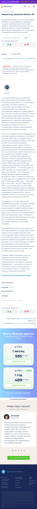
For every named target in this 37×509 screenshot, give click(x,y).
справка (17, 480)
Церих (4, 54)
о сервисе (4, 477)
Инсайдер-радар (32, 483)
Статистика (32, 480)
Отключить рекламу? (18, 399)
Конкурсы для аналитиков (5, 480)
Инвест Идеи (31, 478)
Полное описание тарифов (18, 393)
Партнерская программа (5, 487)
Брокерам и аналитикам (5, 483)
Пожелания (18, 487)
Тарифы (17, 485)
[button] (12, 450)
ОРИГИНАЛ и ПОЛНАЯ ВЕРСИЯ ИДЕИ (16, 275)
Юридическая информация (19, 478)
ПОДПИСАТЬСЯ (18, 362)
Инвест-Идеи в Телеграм (14, 471)
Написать (17, 482)
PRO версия (29, 6)
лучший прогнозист (20, 58)
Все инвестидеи (8, 11)
